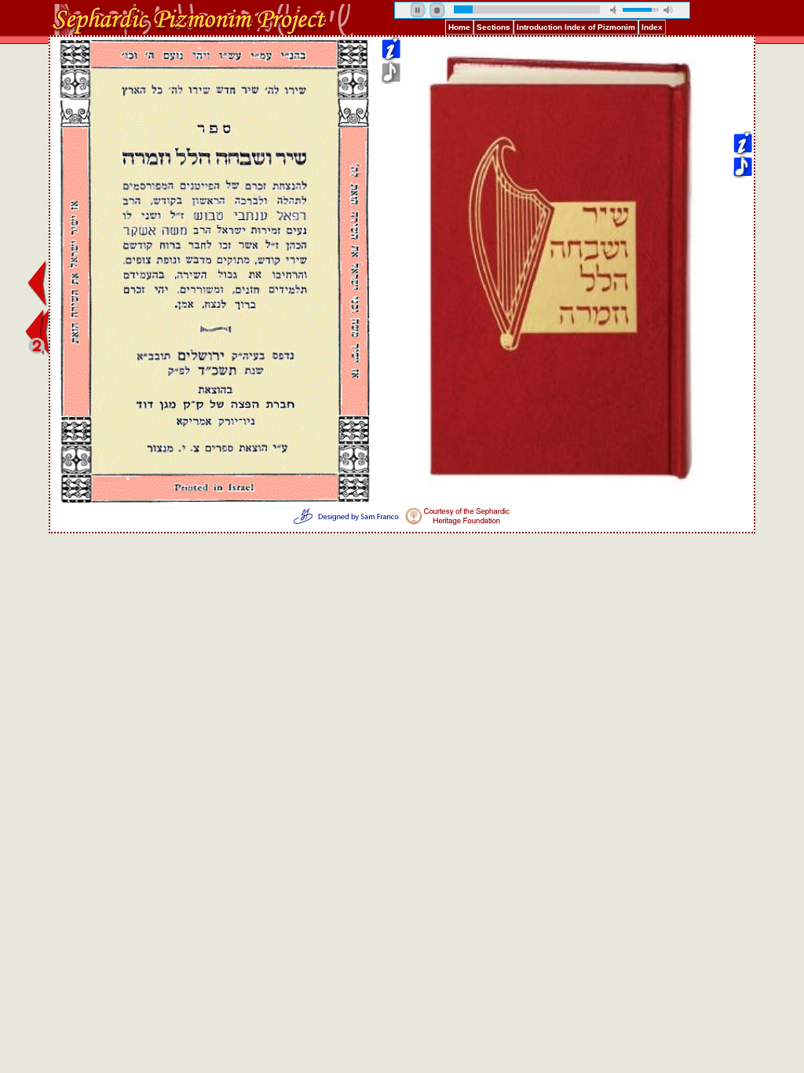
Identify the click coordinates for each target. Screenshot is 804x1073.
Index (652, 27)
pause (418, 10)
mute (614, 9)
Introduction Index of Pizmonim (576, 27)
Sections (493, 27)
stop (437, 10)
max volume (668, 9)
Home (459, 27)
